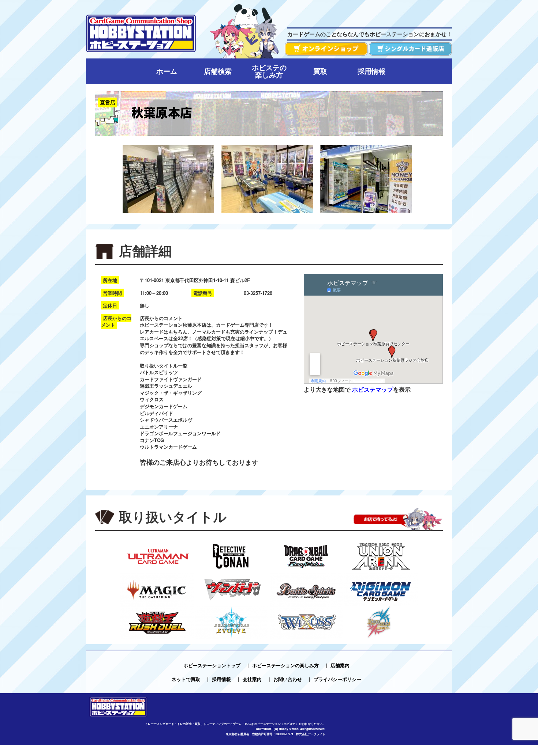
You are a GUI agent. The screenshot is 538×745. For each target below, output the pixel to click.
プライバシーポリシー (337, 679)
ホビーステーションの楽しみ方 (285, 665)
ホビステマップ (372, 389)
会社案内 (252, 679)
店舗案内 (340, 665)
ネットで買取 (186, 679)
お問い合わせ (287, 679)
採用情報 (221, 679)
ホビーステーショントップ (211, 665)
